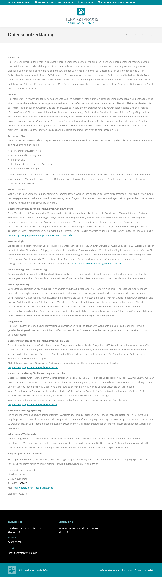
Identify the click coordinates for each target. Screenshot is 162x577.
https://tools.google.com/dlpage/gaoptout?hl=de (96, 263)
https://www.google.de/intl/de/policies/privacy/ (33, 367)
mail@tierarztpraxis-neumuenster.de (33, 487)
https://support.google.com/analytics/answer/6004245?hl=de (40, 235)
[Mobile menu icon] (5, 16)
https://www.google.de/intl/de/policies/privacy (32, 404)
